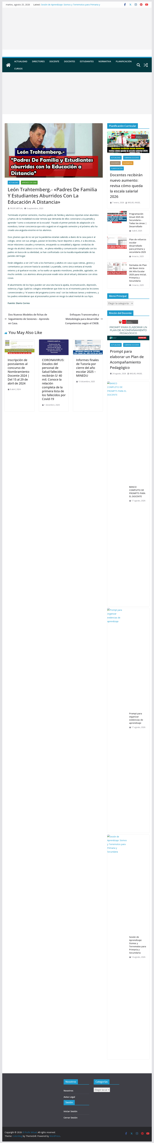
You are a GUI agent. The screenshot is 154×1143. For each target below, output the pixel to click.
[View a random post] (145, 65)
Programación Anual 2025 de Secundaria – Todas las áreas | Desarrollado (138, 220)
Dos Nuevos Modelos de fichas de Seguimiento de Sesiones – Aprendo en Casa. (28, 319)
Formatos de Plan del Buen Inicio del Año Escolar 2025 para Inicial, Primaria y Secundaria (138, 273)
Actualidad (20, 61)
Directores (38, 61)
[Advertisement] (77, 29)
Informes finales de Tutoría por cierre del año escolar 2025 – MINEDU (87, 368)
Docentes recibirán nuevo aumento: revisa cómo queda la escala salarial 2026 (126, 185)
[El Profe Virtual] (8, 65)
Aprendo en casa (29, 183)
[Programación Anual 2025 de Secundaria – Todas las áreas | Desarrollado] (117, 222)
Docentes (69, 61)
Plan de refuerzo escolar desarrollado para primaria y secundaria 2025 (137, 245)
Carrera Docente (131, 158)
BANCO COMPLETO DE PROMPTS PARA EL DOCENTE (137, 491)
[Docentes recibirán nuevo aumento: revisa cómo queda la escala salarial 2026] (128, 142)
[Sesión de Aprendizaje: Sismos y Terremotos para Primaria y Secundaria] (117, 947)
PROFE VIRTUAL (16, 208)
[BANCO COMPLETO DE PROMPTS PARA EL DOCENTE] (117, 493)
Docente (54, 61)
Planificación (124, 61)
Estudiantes (87, 61)
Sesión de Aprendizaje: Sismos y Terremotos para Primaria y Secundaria (137, 945)
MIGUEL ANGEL (134, 202)
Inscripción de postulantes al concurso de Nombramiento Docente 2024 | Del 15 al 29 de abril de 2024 (18, 371)
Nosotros (68, 1090)
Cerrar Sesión (70, 1117)
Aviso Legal (69, 1096)
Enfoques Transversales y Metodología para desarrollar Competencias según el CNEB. (82, 319)
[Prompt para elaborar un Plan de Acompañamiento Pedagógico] (128, 329)
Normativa (105, 61)
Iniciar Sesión (70, 1111)
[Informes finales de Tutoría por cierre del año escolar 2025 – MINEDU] (88, 341)
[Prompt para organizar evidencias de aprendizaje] (117, 720)
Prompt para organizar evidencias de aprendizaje (136, 718)
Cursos (18, 68)
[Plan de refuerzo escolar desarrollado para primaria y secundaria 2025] (117, 248)
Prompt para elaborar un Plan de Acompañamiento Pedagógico (127, 359)
